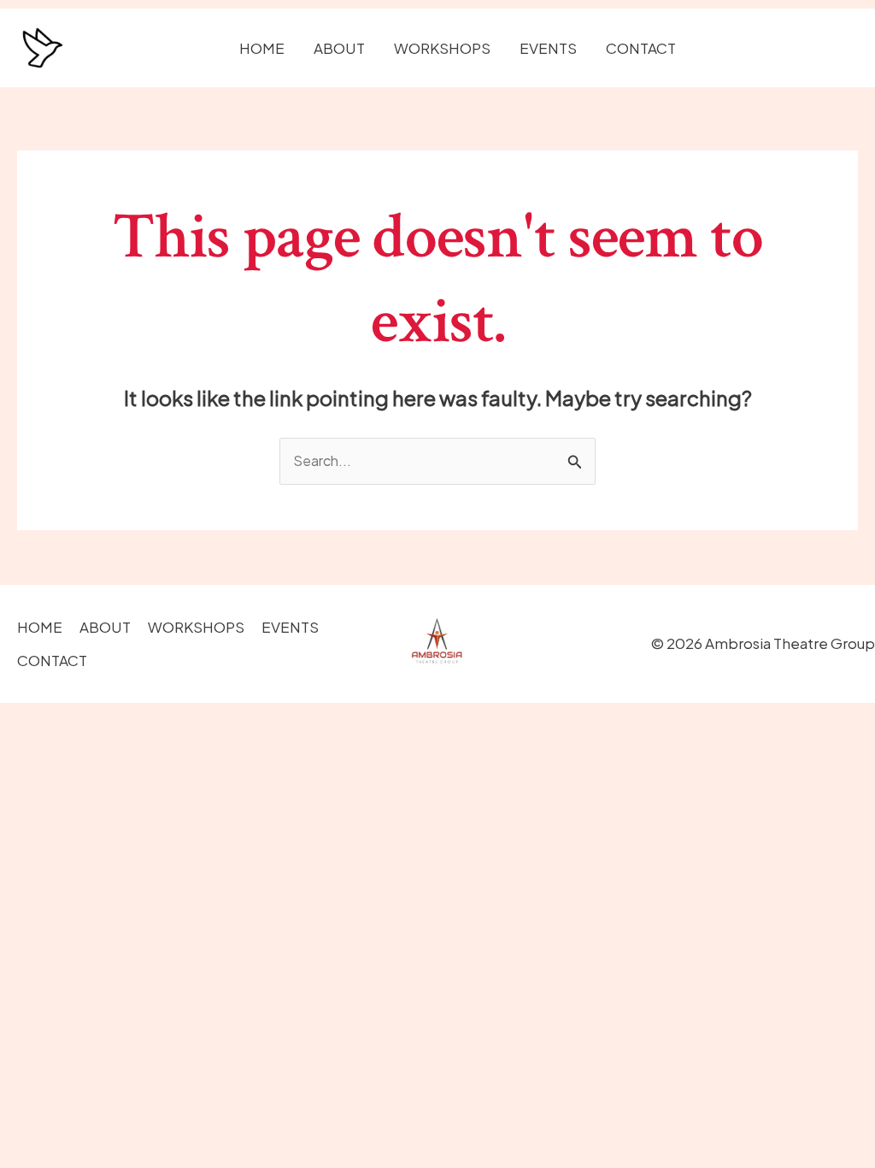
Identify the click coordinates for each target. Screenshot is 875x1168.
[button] (783, 48)
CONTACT (641, 47)
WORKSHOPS (442, 47)
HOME (262, 47)
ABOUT (339, 47)
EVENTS (548, 47)
